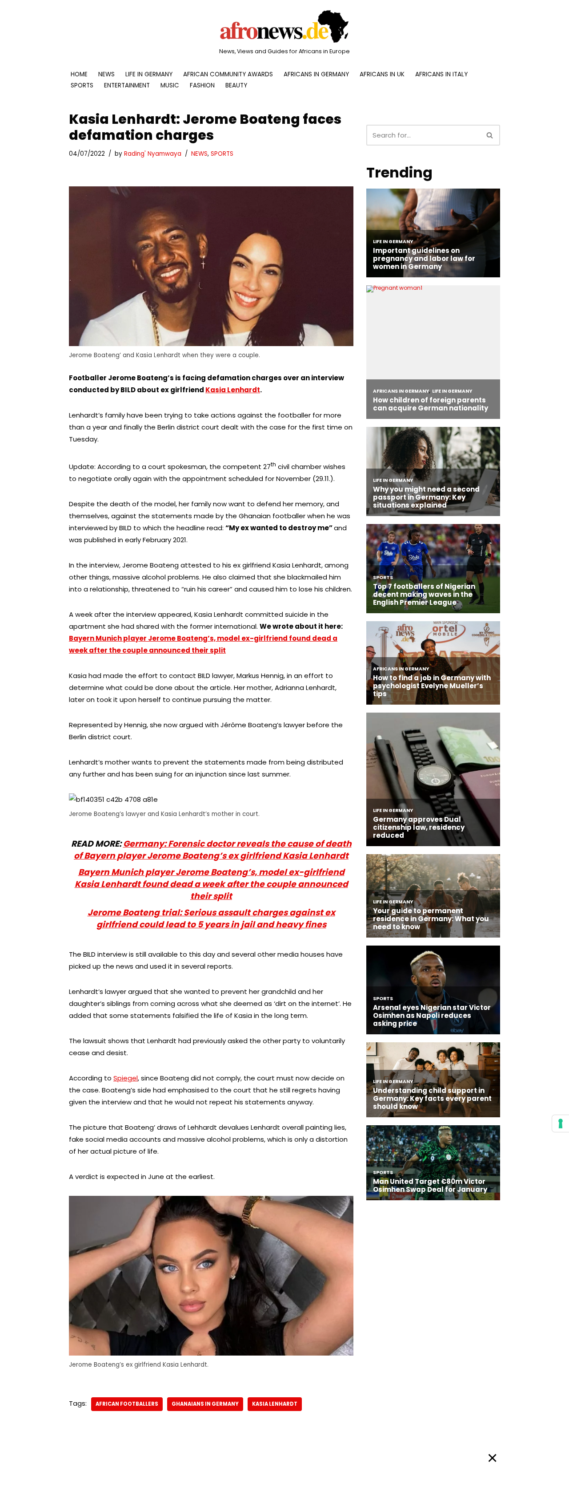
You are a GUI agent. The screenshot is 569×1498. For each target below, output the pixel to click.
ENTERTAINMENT (127, 85)
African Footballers (127, 1403)
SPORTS (82, 85)
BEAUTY (236, 85)
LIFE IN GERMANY (148, 74)
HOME (79, 74)
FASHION (202, 85)
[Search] (490, 135)
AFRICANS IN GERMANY (316, 74)
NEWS (106, 74)
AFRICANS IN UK (382, 74)
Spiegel (125, 1078)
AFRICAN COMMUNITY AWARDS (228, 74)
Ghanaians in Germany (205, 1403)
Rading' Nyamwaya (152, 154)
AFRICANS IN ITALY (441, 74)
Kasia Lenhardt (232, 389)
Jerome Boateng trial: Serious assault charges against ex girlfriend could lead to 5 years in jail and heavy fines (211, 918)
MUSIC (169, 85)
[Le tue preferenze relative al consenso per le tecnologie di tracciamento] (560, 1123)
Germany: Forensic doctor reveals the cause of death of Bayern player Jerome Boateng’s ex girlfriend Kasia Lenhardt (213, 850)
